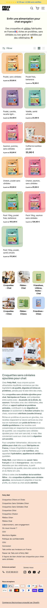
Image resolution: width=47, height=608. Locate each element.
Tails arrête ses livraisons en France (16, 549)
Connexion (6, 546)
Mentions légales (9, 535)
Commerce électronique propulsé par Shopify (20, 602)
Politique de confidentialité (13, 539)
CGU (4, 542)
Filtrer (9, 48)
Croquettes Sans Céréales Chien (15, 503)
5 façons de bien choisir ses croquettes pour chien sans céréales (23, 558)
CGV (4, 532)
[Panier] (37, 8)
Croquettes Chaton (10, 514)
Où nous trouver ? (9, 528)
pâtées (27, 28)
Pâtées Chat (7, 521)
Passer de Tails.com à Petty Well (15, 553)
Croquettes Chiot (9, 510)
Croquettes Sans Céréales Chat (15, 507)
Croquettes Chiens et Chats (13, 500)
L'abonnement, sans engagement (15, 525)
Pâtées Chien (7, 517)
